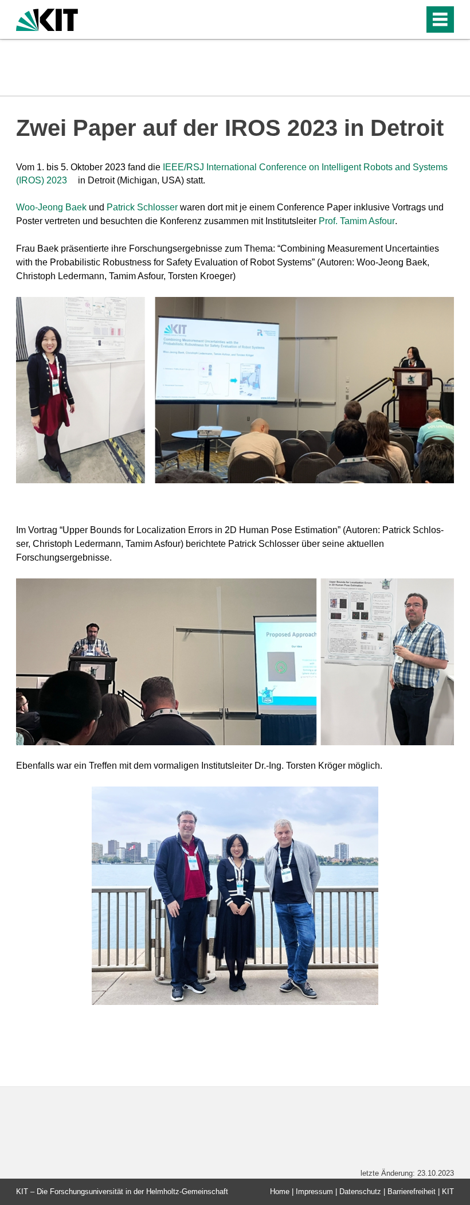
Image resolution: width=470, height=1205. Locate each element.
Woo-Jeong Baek (51, 207)
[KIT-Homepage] (47, 19)
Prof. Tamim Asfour (357, 221)
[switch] (390, 19)
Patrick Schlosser (142, 207)
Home (279, 1191)
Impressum (314, 1191)
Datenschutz (360, 1191)
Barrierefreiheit (411, 1191)
